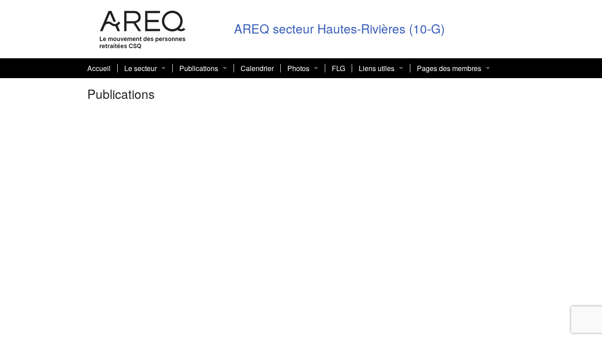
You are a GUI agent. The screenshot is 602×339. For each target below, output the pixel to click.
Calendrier (257, 68)
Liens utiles (376, 68)
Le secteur (140, 68)
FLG (338, 68)
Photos (298, 68)
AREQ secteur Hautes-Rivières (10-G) (339, 28)
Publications (198, 68)
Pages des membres (449, 68)
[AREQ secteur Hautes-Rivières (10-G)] (142, 28)
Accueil (99, 68)
